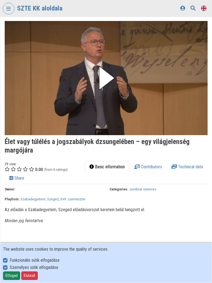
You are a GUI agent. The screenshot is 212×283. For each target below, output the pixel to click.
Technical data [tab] (190, 166)
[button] (106, 78)
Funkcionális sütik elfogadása (34, 260)
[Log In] (182, 8)
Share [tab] (18, 178)
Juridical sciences (142, 189)
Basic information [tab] (109, 166)
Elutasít (29, 275)
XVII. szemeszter (73, 199)
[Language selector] (203, 8)
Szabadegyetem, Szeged (40, 199)
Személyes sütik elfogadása (34, 267)
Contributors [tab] (151, 166)
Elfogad (12, 275)
